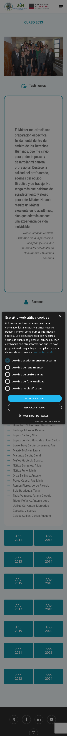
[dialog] (33, 368)
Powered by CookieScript (48, 421)
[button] (34, 415)
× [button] (59, 315)
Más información (43, 352)
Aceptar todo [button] (34, 398)
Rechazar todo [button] (34, 407)
